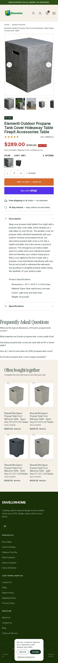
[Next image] (48, 64)
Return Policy (8, 593)
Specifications (16, 306)
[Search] (33, 13)
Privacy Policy (8, 603)
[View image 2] (20, 104)
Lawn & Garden (9, 547)
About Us (6, 617)
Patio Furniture (8, 557)
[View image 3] (31, 104)
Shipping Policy (9, 598)
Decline (22, 652)
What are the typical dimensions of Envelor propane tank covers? (25, 329)
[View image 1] (9, 104)
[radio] (8, 162)
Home (6, 25)
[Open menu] (54, 13)
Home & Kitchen (9, 568)
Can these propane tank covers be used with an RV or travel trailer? (27, 343)
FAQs (4, 587)
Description (15, 218)
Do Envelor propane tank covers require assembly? (23, 357)
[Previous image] (9, 64)
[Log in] (40, 13)
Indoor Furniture (9, 563)
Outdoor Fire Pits (18, 25)
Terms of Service (10, 633)
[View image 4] (42, 104)
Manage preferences (26, 657)
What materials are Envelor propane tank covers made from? (27, 336)
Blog (4, 628)
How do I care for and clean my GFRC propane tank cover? (26, 351)
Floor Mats (6, 542)
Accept (35, 652)
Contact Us (7, 582)
